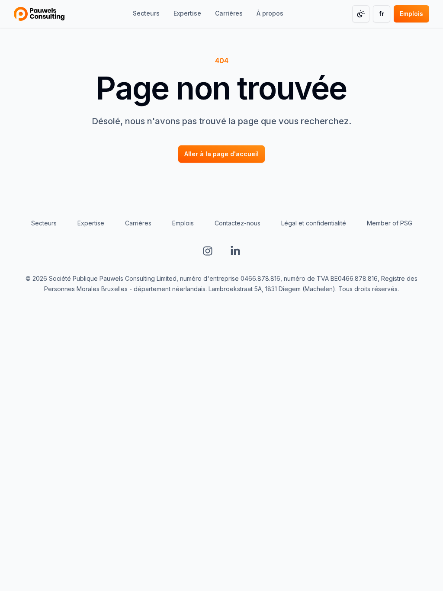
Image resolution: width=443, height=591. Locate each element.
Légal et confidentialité (313, 223)
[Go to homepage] (39, 14)
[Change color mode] (360, 13)
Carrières (138, 223)
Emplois (183, 223)
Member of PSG (389, 223)
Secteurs (44, 223)
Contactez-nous (237, 223)
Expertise (90, 223)
